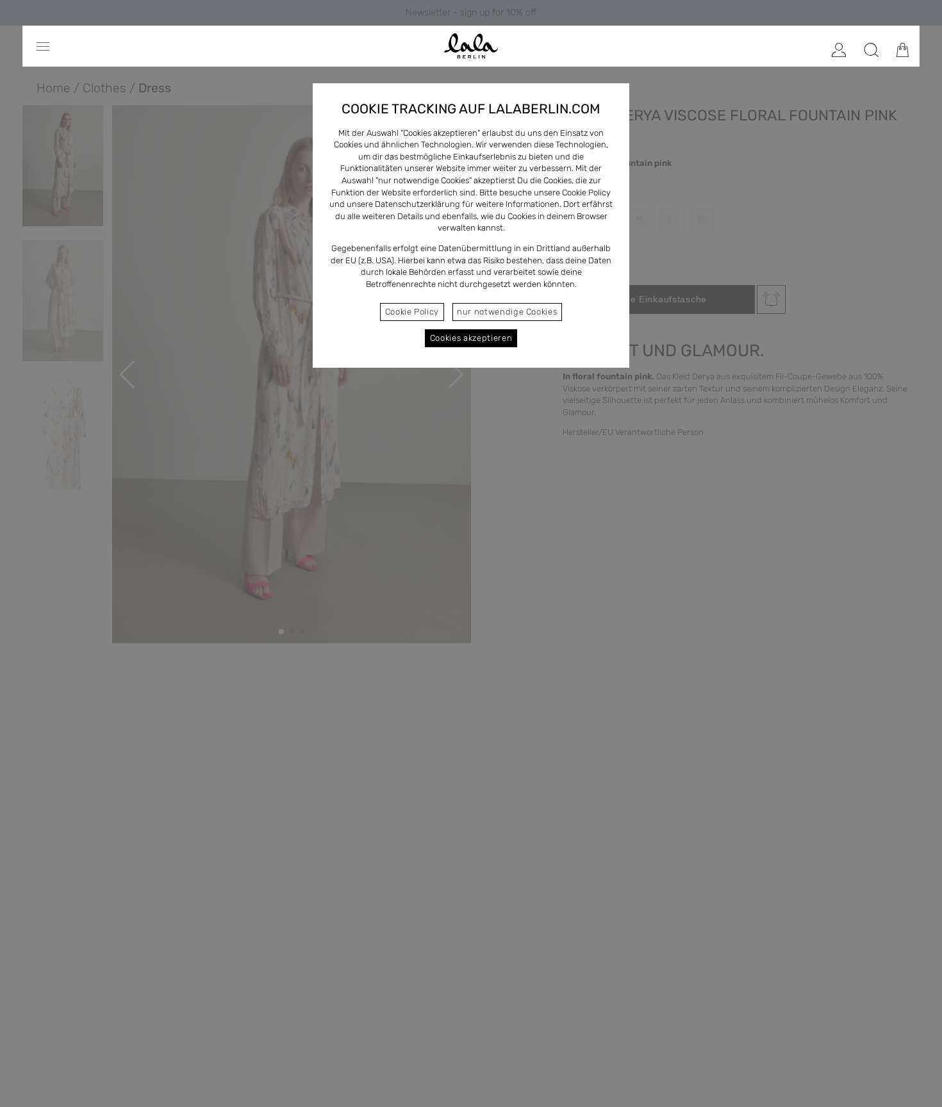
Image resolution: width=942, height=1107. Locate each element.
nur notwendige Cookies (507, 311)
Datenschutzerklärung (417, 204)
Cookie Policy (412, 311)
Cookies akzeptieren (471, 338)
